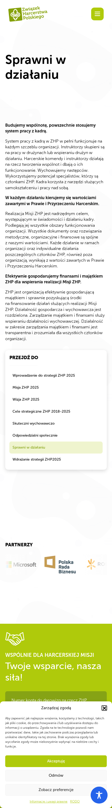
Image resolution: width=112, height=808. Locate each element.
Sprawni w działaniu (29, 447)
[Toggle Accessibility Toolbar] (99, 795)
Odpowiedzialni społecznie (35, 435)
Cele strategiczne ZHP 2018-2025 (41, 411)
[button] (104, 708)
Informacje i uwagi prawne (48, 801)
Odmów (56, 775)
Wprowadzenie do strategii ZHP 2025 (44, 375)
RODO (75, 801)
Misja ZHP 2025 (26, 387)
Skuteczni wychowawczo (34, 423)
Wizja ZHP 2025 (26, 399)
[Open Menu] (97, 14)
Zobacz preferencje (56, 789)
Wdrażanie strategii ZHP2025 (37, 459)
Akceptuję (56, 761)
